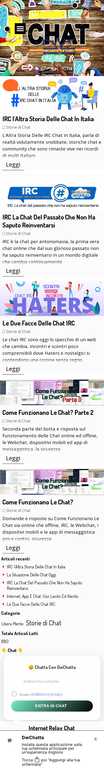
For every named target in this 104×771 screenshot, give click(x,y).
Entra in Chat (51, 706)
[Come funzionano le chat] (52, 393)
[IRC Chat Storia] (52, 94)
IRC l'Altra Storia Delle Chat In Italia (48, 119)
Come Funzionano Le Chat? (37, 502)
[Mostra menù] (20, 28)
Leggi (13, 164)
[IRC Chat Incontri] (52, 299)
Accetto (41, 694)
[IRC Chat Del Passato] (52, 192)
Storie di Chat (18, 127)
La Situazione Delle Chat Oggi (31, 574)
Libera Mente (12, 623)
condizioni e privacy (46, 694)
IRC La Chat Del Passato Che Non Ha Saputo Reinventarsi (48, 221)
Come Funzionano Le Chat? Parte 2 (48, 412)
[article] (52, 123)
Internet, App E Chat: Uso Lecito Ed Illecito (42, 596)
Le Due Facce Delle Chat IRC (38, 323)
